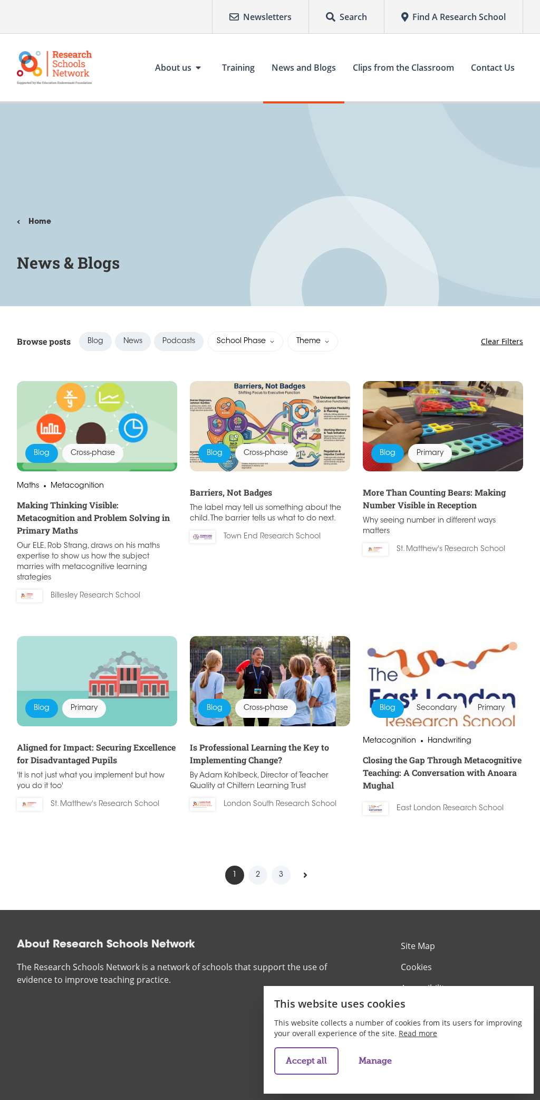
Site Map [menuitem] (418, 946)
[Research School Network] (54, 67)
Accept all (306, 1061)
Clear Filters (502, 341)
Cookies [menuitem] (416, 967)
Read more (418, 1033)
